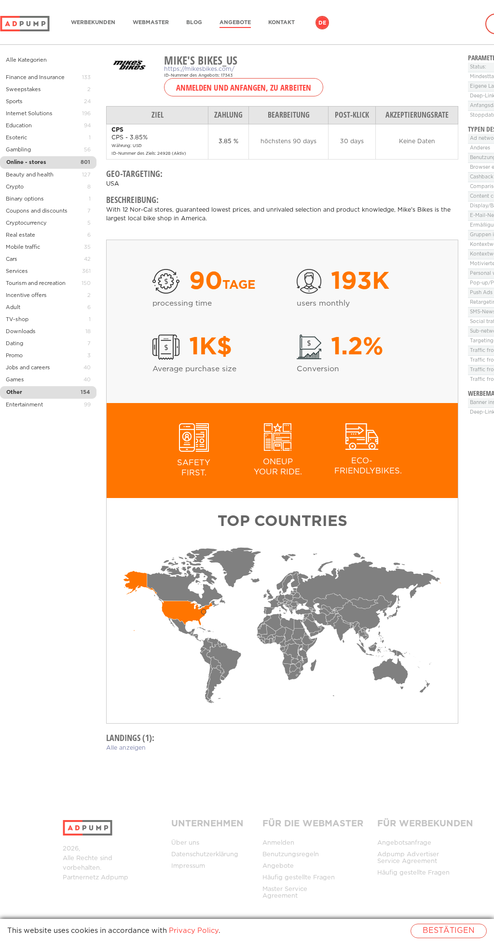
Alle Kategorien (26, 60)
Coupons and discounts (37, 211)
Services (17, 271)
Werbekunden (93, 22)
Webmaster (151, 22)
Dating (14, 343)
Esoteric (16, 137)
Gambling (18, 150)
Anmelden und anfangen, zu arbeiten (243, 87)
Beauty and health (30, 175)
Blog (194, 22)
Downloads (21, 331)
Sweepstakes (23, 89)
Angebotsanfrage (404, 843)
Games (15, 379)
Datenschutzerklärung (204, 854)
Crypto (15, 187)
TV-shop (17, 319)
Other (14, 392)
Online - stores (26, 162)
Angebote (235, 22)
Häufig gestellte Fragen (298, 877)
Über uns (185, 843)
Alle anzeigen (126, 748)
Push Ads (481, 293)
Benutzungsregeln (290, 854)
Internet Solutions (29, 113)
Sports (14, 101)
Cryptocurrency (26, 223)
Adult (13, 307)
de (322, 23)
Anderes (480, 148)
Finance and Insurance (35, 77)
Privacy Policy (194, 931)
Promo (14, 355)
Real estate (20, 235)
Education (19, 125)
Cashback (482, 177)
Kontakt (281, 22)
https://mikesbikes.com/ (199, 69)
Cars (11, 259)
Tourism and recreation (36, 283)
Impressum (188, 866)
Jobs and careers (28, 367)
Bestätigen (449, 930)
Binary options (25, 199)
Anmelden (278, 843)
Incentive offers (26, 295)
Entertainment (24, 405)
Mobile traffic (23, 247)
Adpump (114, 877)
